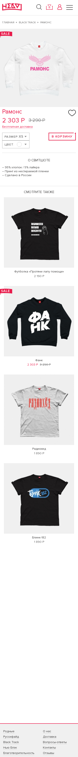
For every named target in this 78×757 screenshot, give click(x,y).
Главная (8, 22)
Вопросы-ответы (55, 742)
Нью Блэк (10, 747)
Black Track (27, 22)
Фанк (39, 360)
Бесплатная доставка (17, 127)
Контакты (49, 747)
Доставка (49, 737)
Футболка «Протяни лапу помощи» (39, 271)
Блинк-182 (39, 537)
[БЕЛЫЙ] (15, 144)
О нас (47, 731)
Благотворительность (18, 753)
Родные (9, 731)
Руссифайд (11, 737)
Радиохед (39, 449)
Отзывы (48, 753)
